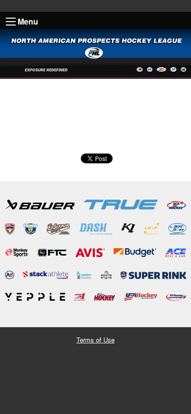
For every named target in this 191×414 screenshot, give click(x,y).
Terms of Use (95, 339)
